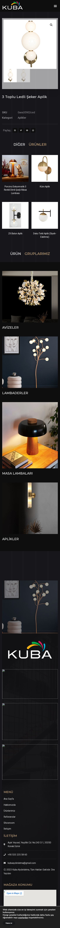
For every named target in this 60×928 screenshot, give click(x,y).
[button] (55, 6)
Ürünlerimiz (9, 810)
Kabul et (9, 923)
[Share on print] (33, 130)
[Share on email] (27, 130)
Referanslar (9, 816)
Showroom (9, 822)
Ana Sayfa (9, 798)
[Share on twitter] (21, 130)
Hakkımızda (10, 804)
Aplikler (22, 117)
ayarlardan (23, 917)
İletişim (7, 828)
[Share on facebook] (15, 130)
